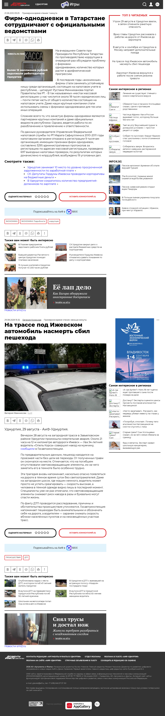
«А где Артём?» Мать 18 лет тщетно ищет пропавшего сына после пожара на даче (140, 392)
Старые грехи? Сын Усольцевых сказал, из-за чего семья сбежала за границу (141, 435)
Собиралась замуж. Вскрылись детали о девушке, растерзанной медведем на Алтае (139, 149)
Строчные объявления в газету (81, 660)
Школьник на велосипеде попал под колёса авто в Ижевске (34, 602)
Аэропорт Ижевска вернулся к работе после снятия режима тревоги (134, 76)
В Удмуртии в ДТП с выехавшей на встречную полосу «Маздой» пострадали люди (86, 583)
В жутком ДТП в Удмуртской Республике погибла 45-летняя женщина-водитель (85, 593)
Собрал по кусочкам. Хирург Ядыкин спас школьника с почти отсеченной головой (141, 138)
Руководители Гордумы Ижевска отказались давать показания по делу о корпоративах (85, 257)
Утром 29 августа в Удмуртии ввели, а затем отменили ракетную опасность (135, 24)
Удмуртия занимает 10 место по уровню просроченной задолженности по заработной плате (63, 169)
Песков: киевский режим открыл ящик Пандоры (138, 188)
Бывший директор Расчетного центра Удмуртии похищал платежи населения (33, 257)
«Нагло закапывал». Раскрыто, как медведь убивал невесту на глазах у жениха (141, 413)
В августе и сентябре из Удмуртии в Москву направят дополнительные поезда (134, 50)
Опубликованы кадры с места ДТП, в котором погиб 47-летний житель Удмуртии (34, 583)
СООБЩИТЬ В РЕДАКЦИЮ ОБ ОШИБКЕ (118, 660)
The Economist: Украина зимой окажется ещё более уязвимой (137, 177)
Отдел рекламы (93, 657)
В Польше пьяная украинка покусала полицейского (141, 198)
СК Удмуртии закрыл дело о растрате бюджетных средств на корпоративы (85, 247)
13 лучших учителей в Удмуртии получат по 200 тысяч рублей (34, 266)
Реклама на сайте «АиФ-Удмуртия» (43, 660)
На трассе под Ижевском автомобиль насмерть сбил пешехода (134, 63)
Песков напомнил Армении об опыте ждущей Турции (140, 167)
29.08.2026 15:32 (12, 320)
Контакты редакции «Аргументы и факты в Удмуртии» (53, 657)
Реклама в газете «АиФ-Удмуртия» (121, 657)
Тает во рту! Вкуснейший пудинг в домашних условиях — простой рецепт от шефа (140, 128)
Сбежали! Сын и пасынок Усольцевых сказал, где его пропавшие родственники (141, 106)
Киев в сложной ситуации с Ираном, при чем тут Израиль (140, 209)
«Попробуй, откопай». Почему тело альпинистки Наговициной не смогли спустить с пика (140, 424)
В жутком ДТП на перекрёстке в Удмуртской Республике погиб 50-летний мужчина (34, 593)
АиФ (30, 413)
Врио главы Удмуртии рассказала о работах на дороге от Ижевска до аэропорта (134, 37)
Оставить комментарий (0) (82, 197)
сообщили (28, 448)
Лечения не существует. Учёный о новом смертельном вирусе (139, 94)
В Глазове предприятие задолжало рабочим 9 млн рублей (35, 245)
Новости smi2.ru (15, 310)
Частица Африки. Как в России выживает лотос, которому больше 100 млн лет (140, 117)
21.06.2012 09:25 (12, 13)
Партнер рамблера (54, 704)
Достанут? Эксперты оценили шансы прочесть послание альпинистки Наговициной (141, 403)
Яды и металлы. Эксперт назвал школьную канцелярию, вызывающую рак (139, 445)
